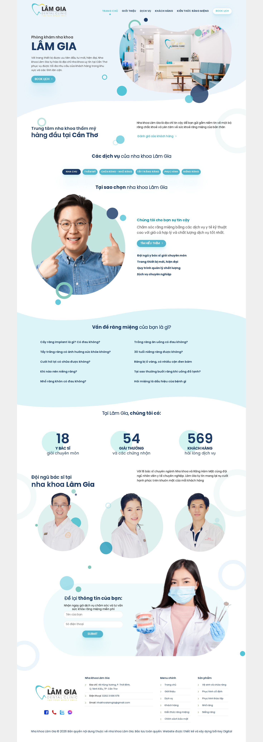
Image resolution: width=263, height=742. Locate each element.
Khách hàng (164, 11)
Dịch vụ (145, 11)
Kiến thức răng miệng (193, 11)
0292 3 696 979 (110, 696)
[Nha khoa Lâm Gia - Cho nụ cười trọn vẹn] (49, 9)
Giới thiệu (129, 11)
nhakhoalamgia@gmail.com (113, 703)
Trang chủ (110, 11)
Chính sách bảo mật (176, 719)
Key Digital (224, 731)
